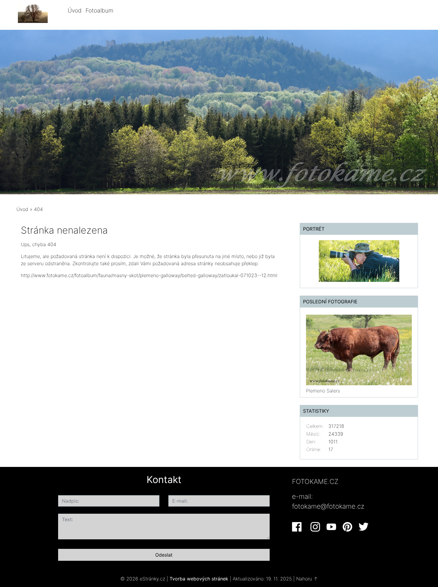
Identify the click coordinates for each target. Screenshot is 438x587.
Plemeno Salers (323, 391)
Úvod (75, 10)
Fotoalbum (99, 10)
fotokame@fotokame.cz (328, 506)
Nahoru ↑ (307, 579)
